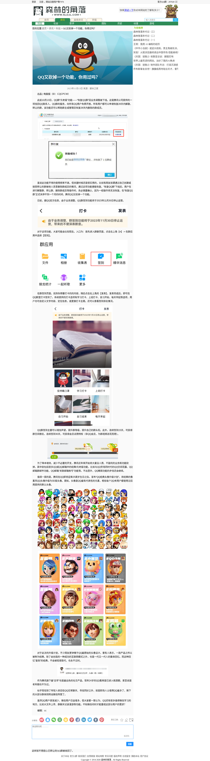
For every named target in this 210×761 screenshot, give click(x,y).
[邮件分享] (131, 720)
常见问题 (109, 756)
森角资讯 (78, 20)
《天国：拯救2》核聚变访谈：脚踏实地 (153, 56)
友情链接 (91, 756)
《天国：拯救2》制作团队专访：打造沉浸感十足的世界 (155, 65)
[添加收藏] (122, 720)
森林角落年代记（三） (144, 32)
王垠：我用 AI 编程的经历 (146, 44)
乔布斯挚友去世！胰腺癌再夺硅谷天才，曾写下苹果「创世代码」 (155, 69)
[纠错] (126, 720)
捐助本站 (135, 756)
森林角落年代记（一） (144, 40)
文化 (88, 23)
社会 (56, 23)
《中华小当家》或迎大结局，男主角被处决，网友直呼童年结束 (155, 48)
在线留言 (126, 756)
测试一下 (128, 10)
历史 (120, 23)
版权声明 (118, 756)
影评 (72, 23)
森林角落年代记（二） (144, 36)
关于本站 (65, 756)
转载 (94, 20)
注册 (41, 2)
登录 (34, 2)
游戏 (152, 23)
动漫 (136, 23)
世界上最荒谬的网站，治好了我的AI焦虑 (154, 61)
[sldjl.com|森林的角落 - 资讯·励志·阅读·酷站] (59, 11)
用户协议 (144, 756)
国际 (104, 23)
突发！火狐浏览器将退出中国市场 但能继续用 (155, 52)
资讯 (62, 20)
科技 (40, 23)
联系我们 (82, 756)
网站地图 (100, 756)
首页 (46, 20)
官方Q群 (73, 756)
